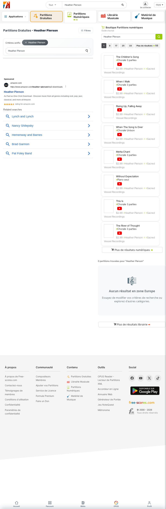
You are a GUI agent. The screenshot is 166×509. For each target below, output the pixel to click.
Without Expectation (127, 176)
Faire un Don (42, 401)
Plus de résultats (147, 45)
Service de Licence (46, 390)
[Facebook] (132, 378)
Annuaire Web (105, 394)
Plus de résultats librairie (133, 324)
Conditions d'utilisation (17, 399)
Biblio (83, 506)
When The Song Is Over (129, 127)
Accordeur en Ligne (108, 389)
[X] (149, 378)
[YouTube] (140, 378)
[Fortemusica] (131, 411)
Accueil (16, 506)
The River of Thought (128, 225)
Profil (149, 506)
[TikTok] (157, 378)
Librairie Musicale (80, 381)
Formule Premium (45, 396)
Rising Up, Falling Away (129, 106)
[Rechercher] (123, 5)
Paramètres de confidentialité (12, 412)
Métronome (104, 410)
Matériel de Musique (75, 398)
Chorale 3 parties (126, 60)
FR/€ (158, 5)
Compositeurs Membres (43, 378)
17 (116, 45)
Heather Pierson (36, 42)
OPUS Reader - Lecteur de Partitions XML (109, 380)
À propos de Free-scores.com (14, 378)
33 (130, 45)
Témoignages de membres (14, 392)
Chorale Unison (125, 130)
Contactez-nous (13, 385)
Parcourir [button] (50, 506)
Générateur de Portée (109, 399)
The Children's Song (127, 56)
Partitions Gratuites (81, 376)
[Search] (87, 51)
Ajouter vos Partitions (47, 385)
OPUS (116, 506)
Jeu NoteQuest (106, 404)
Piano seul (122, 179)
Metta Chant (123, 151)
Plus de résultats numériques (133, 250)
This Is (119, 201)
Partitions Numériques (74, 389)
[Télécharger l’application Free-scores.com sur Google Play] (145, 390)
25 (123, 45)
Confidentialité (12, 404)
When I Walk (123, 81)
